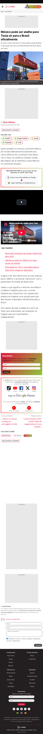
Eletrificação (11, 686)
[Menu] (2, 7)
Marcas (32, 655)
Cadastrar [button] (6, 372)
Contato (11, 662)
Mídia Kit (10, 665)
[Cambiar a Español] (25, 712)
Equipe (11, 659)
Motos (11, 676)
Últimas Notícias (6, 435)
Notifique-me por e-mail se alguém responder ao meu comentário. (23, 640)
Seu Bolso (32, 679)
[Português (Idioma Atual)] (18, 712)
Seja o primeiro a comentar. (10, 130)
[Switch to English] (21, 712)
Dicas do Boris (8, 11)
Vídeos (11, 683)
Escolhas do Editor (32, 676)
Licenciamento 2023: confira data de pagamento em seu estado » (33, 423)
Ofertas (32, 686)
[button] (33, 6)
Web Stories (32, 683)
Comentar (38, 645)
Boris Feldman (9, 122)
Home (2, 11)
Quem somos (10, 655)
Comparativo (32, 659)
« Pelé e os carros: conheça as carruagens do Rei (9, 421)
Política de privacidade (21, 732)
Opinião (32, 673)
